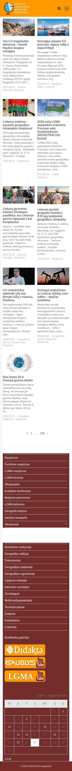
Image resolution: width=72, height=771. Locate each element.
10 (9, 727)
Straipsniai (23, 161)
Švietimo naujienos (17, 464)
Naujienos (19, 90)
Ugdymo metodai (16, 580)
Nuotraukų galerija (17, 637)
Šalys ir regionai (45, 86)
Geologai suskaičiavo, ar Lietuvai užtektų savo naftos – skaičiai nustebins (52, 295)
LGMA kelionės (15, 504)
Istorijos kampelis (16, 517)
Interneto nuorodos (17, 587)
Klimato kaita (18, 342)
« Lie (8, 758)
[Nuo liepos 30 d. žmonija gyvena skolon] (19, 363)
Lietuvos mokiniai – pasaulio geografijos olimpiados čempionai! (17, 125)
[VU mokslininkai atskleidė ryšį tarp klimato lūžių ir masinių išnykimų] (19, 276)
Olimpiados (12, 484)
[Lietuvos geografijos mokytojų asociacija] (16, 8)
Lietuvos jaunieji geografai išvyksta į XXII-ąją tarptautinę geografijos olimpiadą (51, 214)
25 (18, 742)
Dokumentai (12, 560)
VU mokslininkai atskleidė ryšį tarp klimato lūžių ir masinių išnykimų (18, 295)
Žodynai (10, 613)
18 (18, 734)
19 (26, 734)
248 (42, 433)
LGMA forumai (14, 477)
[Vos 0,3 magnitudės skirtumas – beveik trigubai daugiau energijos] (19, 27)
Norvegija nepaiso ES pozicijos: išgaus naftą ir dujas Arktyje (53, 44)
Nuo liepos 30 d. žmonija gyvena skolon (18, 378)
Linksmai (10, 627)
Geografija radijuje (17, 553)
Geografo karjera (16, 511)
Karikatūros (12, 620)
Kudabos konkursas (18, 491)
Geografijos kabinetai (18, 567)
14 (45, 727)
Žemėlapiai (12, 593)
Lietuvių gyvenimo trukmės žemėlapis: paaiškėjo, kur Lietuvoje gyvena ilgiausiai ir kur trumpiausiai (18, 215)
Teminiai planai (15, 607)
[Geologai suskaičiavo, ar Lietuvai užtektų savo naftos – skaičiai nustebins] (53, 276)
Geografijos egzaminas (20, 573)
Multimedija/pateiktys (18, 600)
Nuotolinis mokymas (18, 547)
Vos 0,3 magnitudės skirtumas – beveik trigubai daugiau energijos (16, 46)
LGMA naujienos (15, 471)
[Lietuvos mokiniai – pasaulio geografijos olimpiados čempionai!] (19, 107)
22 (55, 734)
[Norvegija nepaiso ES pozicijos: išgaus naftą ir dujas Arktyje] (53, 27)
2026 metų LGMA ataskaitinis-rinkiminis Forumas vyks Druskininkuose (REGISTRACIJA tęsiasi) (51, 130)
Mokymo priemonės (17, 497)
